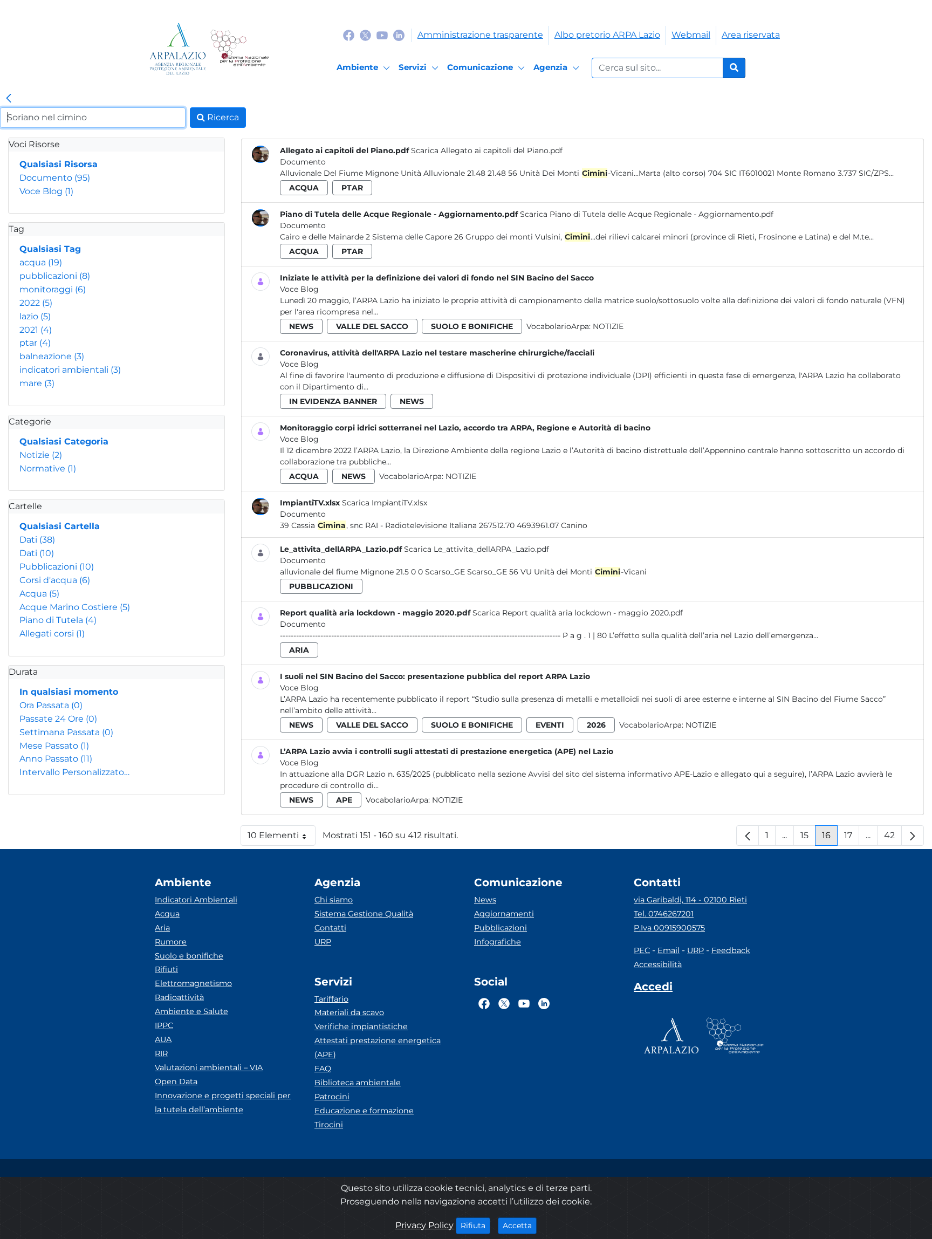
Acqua (39, 593)
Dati (37, 540)
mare (36, 383)
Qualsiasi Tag (50, 249)
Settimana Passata (66, 732)
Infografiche (497, 942)
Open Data (176, 1081)
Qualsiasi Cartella (59, 526)
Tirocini (328, 1125)
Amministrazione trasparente (480, 35)
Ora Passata (51, 705)
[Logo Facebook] (348, 35)
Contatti (330, 928)
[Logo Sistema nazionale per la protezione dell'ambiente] (240, 48)
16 (830, 838)
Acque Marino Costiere (74, 607)
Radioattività (179, 997)
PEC (642, 950)
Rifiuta (475, 1225)
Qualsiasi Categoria (63, 441)
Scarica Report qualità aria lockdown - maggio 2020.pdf (577, 613)
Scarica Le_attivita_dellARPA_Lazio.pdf (476, 549)
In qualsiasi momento (68, 692)
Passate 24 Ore (58, 719)
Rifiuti (166, 969)
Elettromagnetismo (193, 983)
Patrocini (332, 1096)
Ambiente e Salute (191, 1011)
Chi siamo (333, 900)
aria (299, 650)
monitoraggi (52, 289)
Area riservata (751, 35)
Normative (47, 468)
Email (668, 950)
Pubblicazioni (56, 567)
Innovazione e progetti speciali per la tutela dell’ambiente (223, 1102)
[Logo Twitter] (365, 35)
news (301, 326)
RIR (161, 1053)
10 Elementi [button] (282, 838)
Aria (162, 928)
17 (851, 838)
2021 (35, 330)
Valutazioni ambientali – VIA (209, 1067)
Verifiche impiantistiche (361, 1026)
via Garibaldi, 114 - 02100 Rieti (690, 900)
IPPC (164, 1025)
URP (322, 942)
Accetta (520, 1225)
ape (344, 800)
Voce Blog (46, 191)
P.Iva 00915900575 (669, 928)
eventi (550, 725)
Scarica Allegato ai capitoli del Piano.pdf (487, 150)
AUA (163, 1039)
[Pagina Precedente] (747, 835)
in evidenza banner (333, 401)
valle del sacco (372, 326)
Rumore (171, 942)
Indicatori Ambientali (196, 900)
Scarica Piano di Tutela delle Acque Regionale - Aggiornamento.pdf (646, 214)
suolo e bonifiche (472, 326)
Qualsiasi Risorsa (58, 164)
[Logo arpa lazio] (178, 48)
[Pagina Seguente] (912, 835)
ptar (35, 343)
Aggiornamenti (504, 914)
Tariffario (331, 999)
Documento (54, 178)
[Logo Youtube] (382, 35)
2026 (596, 725)
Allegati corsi (52, 633)
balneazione (51, 356)
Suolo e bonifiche (189, 956)
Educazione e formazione (364, 1110)
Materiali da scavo (349, 1012)
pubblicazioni (54, 276)
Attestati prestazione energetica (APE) (377, 1047)
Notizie (40, 455)
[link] (8, 98)
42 (893, 838)
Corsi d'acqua (54, 580)
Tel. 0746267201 (664, 914)
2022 (35, 303)
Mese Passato (54, 746)
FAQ (322, 1068)
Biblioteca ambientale (357, 1082)
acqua (40, 262)
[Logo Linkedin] (399, 35)
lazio (35, 316)
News (485, 900)
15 (808, 838)
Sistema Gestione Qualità (363, 914)
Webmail (690, 35)
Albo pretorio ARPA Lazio (607, 35)
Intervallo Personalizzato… (74, 772)
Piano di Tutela (58, 620)
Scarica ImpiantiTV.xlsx (384, 503)
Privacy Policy (424, 1225)
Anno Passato (55, 759)
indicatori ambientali (70, 370)
